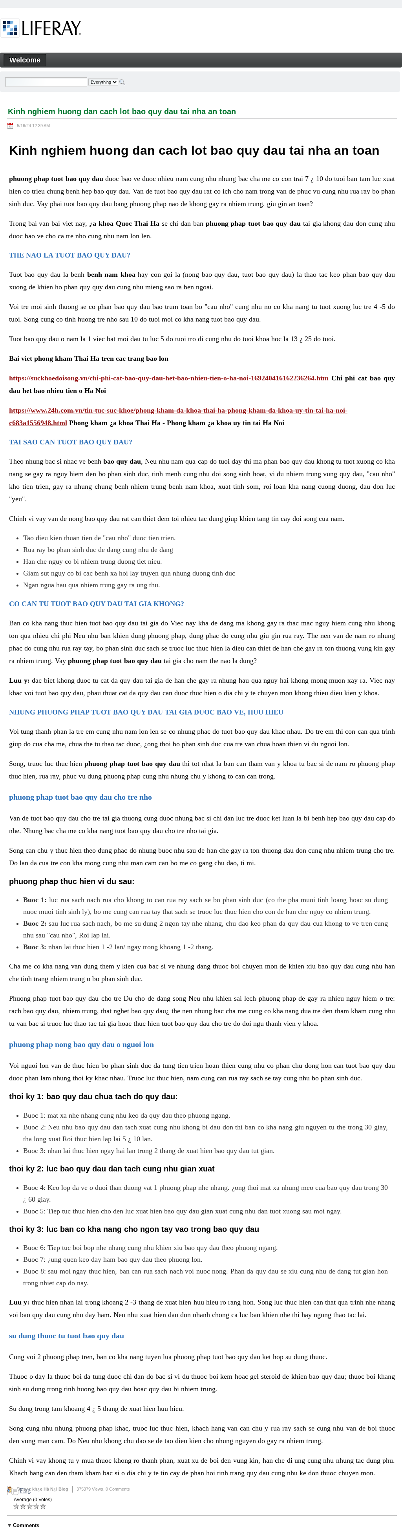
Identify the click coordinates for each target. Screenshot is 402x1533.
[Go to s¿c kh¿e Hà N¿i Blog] (41, 29)
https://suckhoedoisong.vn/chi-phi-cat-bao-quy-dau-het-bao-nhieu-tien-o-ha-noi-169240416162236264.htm (169, 378)
